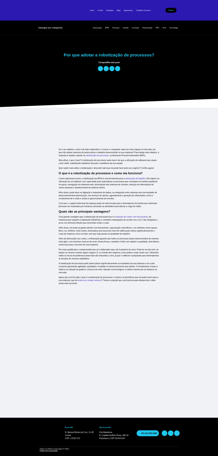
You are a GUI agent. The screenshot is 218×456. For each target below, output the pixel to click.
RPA (157, 28)
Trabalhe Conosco (143, 10)
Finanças (115, 28)
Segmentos (128, 10)
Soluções (110, 10)
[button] (100, 68)
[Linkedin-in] (177, 433)
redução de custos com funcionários (132, 217)
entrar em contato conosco (89, 280)
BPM (107, 28)
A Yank (100, 10)
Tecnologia (173, 28)
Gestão (126, 28)
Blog (118, 10)
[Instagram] (164, 433)
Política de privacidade (49, 451)
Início (92, 10)
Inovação (135, 28)
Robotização (147, 28)
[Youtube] (170, 433)
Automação (97, 28)
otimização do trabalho (135, 178)
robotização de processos (97, 155)
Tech (164, 28)
